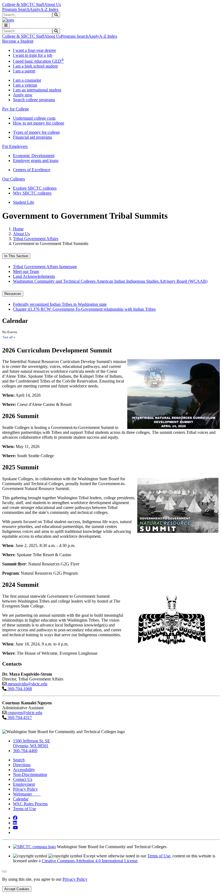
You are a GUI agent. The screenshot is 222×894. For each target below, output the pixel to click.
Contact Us (22, 779)
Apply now (22, 95)
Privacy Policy (25, 789)
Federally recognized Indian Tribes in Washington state (60, 304)
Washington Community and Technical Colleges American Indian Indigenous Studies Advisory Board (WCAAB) (110, 281)
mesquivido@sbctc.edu (26, 684)
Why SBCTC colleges (32, 193)
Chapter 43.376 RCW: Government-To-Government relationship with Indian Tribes (84, 309)
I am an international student (37, 90)
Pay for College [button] (15, 109)
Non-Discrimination (30, 774)
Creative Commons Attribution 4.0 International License (90, 860)
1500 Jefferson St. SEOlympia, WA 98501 (31, 743)
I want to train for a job (32, 55)
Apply (35, 9)
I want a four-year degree (34, 50)
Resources (12, 294)
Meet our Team (26, 271)
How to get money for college (38, 123)
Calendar (20, 799)
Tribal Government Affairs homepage (45, 266)
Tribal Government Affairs (35, 238)
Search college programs (34, 99)
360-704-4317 (19, 717)
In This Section (16, 256)
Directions (22, 764)
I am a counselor (27, 80)
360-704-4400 (25, 750)
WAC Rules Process (30, 803)
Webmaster (27, 794)
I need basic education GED (38, 61)
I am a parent (24, 71)
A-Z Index (49, 9)
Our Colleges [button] (13, 179)
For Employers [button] (15, 146)
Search (19, 760)
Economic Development (33, 155)
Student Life (23, 202)
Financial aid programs (32, 137)
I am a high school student (35, 66)
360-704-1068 (19, 688)
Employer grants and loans (35, 160)
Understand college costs (34, 118)
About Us (52, 4)
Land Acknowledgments (34, 276)
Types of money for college (36, 132)
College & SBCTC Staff (23, 4)
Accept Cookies (16, 889)
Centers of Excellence (31, 169)
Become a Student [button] (17, 41)
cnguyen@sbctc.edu (24, 712)
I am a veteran (25, 85)
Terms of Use (24, 808)
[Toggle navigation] (6, 25)
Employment (24, 784)
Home (18, 229)
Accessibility (24, 769)
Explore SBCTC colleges (35, 188)
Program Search (16, 9)
